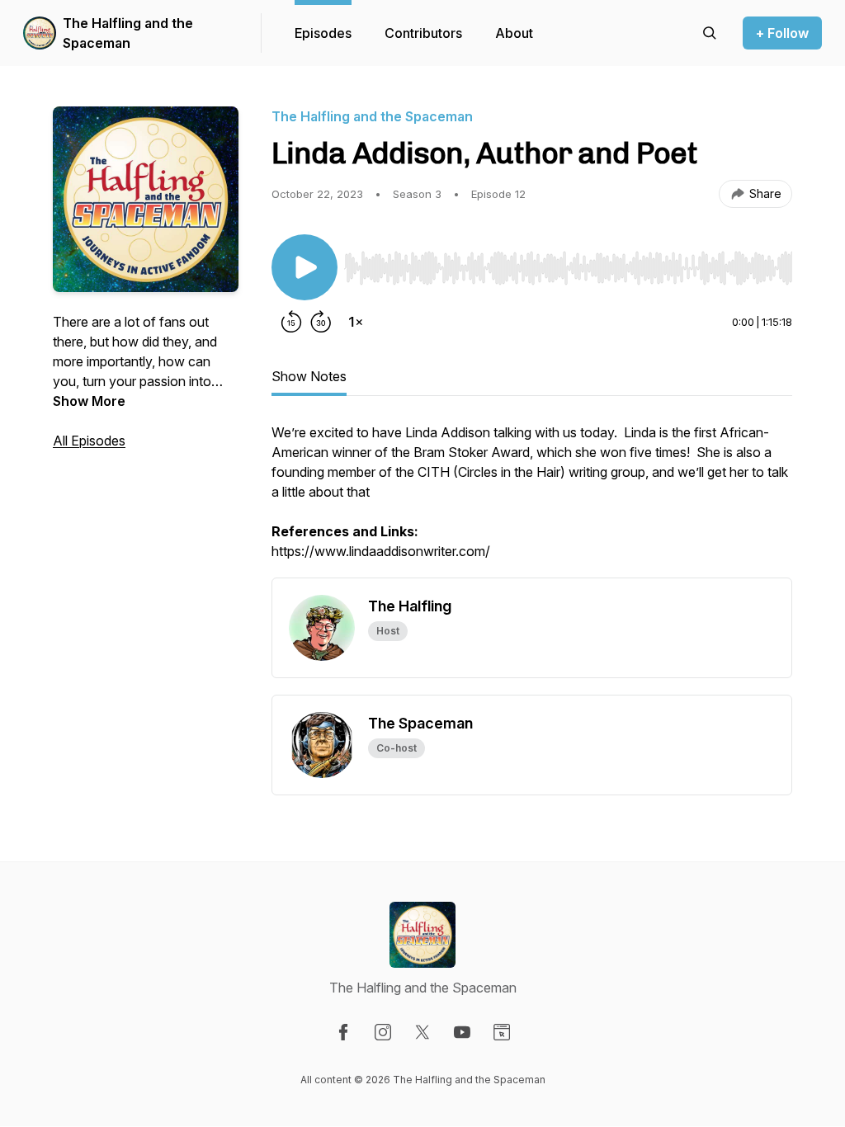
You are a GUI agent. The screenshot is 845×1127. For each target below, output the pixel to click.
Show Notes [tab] (309, 376)
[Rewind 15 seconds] (291, 321)
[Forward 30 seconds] (321, 321)
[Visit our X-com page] (422, 1032)
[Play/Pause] (304, 267)
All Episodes (89, 440)
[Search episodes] (709, 33)
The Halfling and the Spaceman (128, 33)
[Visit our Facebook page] (343, 1032)
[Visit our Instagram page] (383, 1032)
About (514, 33)
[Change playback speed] (355, 321)
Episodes (323, 33)
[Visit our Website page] (501, 1032)
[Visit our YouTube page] (462, 1032)
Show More (89, 401)
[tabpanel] (531, 500)
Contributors (423, 33)
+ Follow (782, 33)
